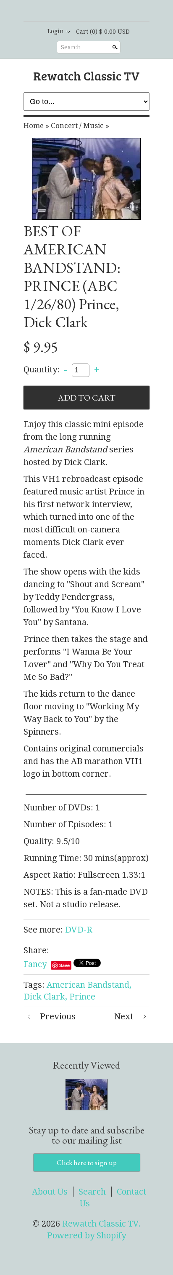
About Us (50, 1192)
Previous (58, 1016)
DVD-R (78, 930)
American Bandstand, (89, 985)
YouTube (107, 11)
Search (71, 47)
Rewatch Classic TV (86, 75)
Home (34, 125)
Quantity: (42, 369)
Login (55, 31)
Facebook (79, 11)
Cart (103, 31)
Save (64, 965)
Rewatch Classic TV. (101, 1224)
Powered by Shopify (86, 1235)
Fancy (35, 964)
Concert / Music (77, 125)
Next (123, 1016)
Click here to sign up (87, 1162)
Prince (82, 997)
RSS (65, 11)
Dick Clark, (45, 997)
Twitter (93, 11)
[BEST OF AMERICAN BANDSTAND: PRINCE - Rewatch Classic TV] (86, 179)
